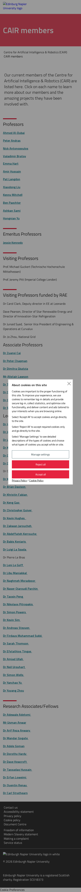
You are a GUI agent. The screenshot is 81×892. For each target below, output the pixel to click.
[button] (69, 383)
